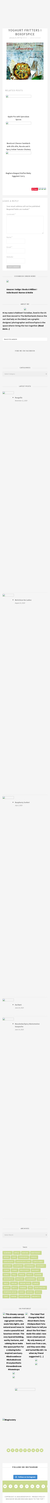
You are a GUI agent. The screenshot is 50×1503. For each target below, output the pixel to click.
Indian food (25, 1283)
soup (21, 1292)
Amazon (10, 289)
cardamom (23, 1257)
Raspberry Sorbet (22, 802)
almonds (7, 1252)
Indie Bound (12, 292)
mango (6, 1287)
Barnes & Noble (26, 292)
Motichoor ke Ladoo (23, 600)
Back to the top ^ (37, 1499)
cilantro (18, 1266)
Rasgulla (18, 398)
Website (10, 257)
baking (25, 1252)
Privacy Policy (38, 1497)
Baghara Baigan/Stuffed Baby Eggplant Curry (18, 174)
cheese (34, 1257)
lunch (36, 1283)
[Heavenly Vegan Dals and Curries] (8, 284)
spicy (38, 1292)
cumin (6, 1270)
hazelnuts (8, 1279)
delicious (24, 1270)
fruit (29, 1274)
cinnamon (29, 1266)
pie (30, 1287)
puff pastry (40, 1287)
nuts (15, 1287)
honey (40, 1279)
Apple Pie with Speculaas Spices (18, 118)
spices (30, 1292)
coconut (41, 1266)
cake (14, 1257)
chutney (7, 1266)
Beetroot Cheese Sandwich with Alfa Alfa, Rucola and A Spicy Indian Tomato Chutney (18, 146)
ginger (38, 1274)
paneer (23, 1287)
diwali (6, 1274)
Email (9, 247)
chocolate (8, 1261)
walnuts (36, 1296)
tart (6, 1296)
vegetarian (24, 1296)
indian (14, 1283)
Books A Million (29, 289)
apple (16, 1252)
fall (14, 1274)
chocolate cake (23, 1261)
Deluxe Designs (21, 1499)
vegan (13, 1296)
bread (6, 1257)
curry (14, 1270)
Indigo (18, 289)
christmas (38, 1261)
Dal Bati (18, 1005)
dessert (35, 1270)
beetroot (35, 1252)
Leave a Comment (35, 38)
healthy (19, 1279)
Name (10, 237)
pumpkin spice (10, 1292)
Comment (11, 214)
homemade (30, 1279)
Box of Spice (25, 14)
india (6, 1283)
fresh (21, 1274)
